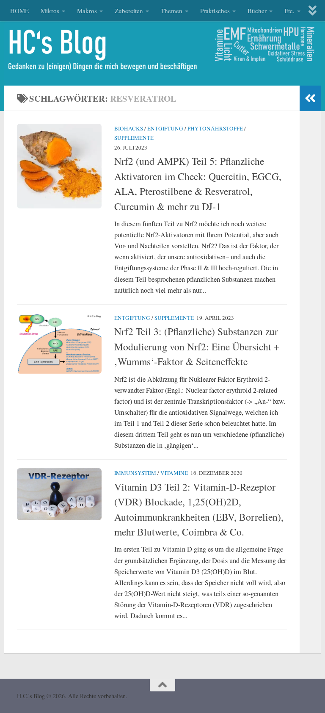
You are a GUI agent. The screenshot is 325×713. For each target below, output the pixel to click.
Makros (87, 10)
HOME (19, 10)
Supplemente (134, 137)
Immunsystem (135, 473)
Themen (171, 10)
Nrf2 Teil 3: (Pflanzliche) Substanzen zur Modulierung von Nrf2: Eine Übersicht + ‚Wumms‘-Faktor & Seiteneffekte (196, 346)
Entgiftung (165, 128)
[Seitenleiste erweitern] (310, 98)
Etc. (289, 10)
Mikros (50, 10)
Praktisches (215, 10)
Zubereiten (129, 10)
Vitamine (174, 473)
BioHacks (128, 128)
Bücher (257, 10)
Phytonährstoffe (215, 128)
